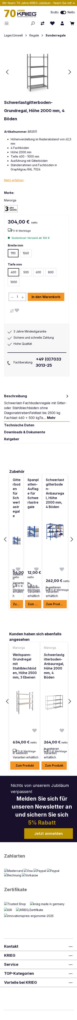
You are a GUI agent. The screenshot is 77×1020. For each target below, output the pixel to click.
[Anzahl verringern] (12, 297)
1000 (13, 282)
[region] (38, 539)
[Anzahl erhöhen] (22, 297)
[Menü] (7, 23)
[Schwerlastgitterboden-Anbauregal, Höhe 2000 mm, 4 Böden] (55, 531)
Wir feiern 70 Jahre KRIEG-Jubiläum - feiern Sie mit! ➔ (38, 3)
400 (13, 272)
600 (38, 272)
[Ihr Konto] (62, 23)
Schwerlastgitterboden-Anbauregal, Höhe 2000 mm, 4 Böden (55, 493)
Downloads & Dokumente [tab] (24, 432)
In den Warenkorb (46, 297)
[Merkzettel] (52, 23)
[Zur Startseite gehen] (22, 13)
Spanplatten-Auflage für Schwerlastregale (33, 493)
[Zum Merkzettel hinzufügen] (17, 310)
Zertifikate (15, 889)
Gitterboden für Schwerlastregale (17, 498)
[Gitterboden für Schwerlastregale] (17, 540)
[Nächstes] (70, 72)
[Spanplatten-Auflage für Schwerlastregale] (33, 531)
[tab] (37, 407)
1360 (26, 253)
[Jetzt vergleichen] (42, 23)
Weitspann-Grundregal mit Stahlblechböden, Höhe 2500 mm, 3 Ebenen (25, 666)
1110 (13, 253)
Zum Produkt (18, 604)
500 (26, 272)
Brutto (55, 12)
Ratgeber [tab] (11, 439)
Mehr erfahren (14, 180)
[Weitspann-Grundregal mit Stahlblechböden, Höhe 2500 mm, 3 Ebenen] (25, 702)
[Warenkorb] (72, 23)
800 (51, 272)
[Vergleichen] (12, 311)
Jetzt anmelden (48, 833)
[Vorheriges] (7, 72)
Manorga (10, 200)
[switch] (63, 12)
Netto (71, 12)
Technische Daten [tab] (19, 425)
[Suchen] (33, 23)
